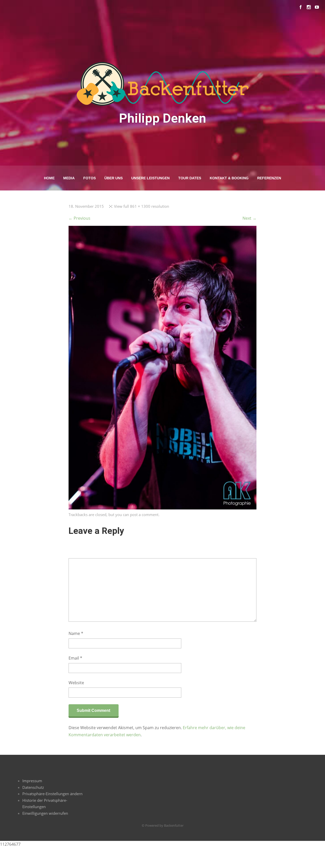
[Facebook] (301, 7)
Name (76, 633)
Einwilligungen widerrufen (45, 813)
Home (49, 178)
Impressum (32, 780)
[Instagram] (309, 7)
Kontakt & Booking (229, 178)
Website (76, 682)
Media (69, 178)
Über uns (113, 178)
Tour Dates (189, 178)
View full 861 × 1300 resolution (141, 206)
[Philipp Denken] (162, 508)
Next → (249, 218)
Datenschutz (33, 787)
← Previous (79, 218)
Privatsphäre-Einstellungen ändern (52, 793)
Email (75, 658)
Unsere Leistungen (150, 178)
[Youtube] (317, 7)
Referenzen (269, 178)
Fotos (89, 178)
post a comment (144, 514)
